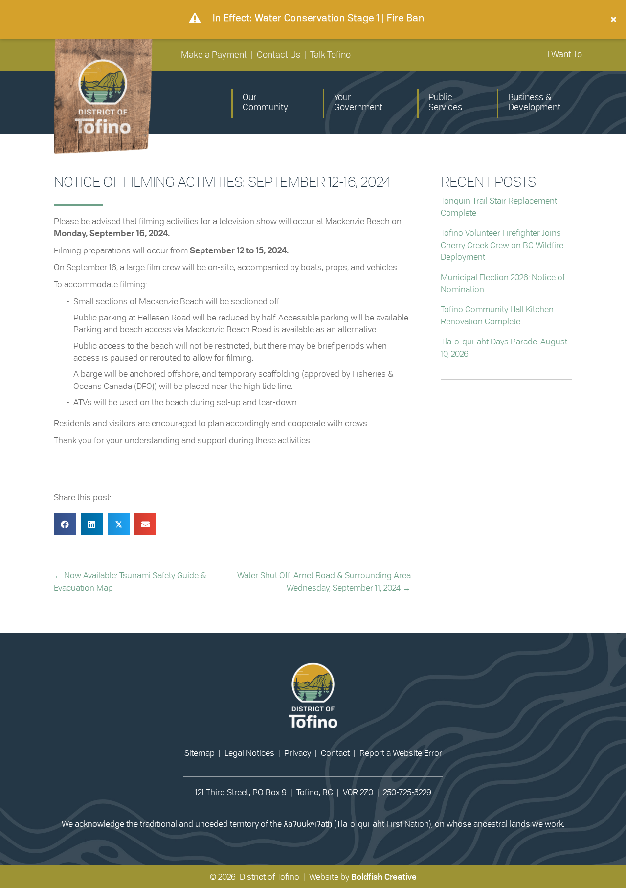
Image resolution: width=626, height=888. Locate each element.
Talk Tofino (330, 55)
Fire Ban (406, 18)
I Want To (564, 54)
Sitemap (199, 753)
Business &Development (534, 102)
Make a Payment (214, 55)
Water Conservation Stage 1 (317, 18)
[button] (614, 19)
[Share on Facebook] (65, 524)
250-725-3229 (407, 792)
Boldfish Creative (384, 877)
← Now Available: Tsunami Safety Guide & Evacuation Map (130, 581)
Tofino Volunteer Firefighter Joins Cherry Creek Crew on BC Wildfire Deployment (502, 245)
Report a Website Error (400, 753)
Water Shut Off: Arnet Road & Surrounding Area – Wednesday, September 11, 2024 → (324, 581)
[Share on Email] (145, 524)
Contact (335, 753)
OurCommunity (265, 102)
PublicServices (445, 102)
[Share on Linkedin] (92, 524)
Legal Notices (249, 753)
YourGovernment (358, 102)
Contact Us (278, 55)
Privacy (297, 753)
